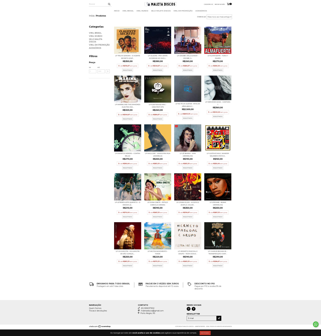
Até (98, 67)
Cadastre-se (208, 4)
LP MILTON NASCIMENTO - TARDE (158, 252)
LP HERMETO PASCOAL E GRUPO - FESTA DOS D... (187, 252)
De (90, 67)
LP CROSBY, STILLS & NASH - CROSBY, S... (187, 57)
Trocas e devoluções (98, 311)
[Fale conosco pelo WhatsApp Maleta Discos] (315, 324)
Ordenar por (201, 17)
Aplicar (108, 71)
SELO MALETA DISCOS (161, 11)
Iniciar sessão (220, 4)
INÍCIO (117, 11)
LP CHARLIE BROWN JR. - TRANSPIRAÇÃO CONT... (218, 252)
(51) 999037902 (147, 308)
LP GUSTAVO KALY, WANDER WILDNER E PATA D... (218, 154)
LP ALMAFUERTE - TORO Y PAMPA (218, 57)
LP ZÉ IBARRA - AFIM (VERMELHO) (188, 154)
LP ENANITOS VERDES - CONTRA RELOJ (127, 154)
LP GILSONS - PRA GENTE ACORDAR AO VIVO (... (158, 57)
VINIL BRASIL (128, 11)
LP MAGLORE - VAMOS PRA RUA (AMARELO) (157, 154)
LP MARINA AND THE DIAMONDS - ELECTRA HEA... (127, 105)
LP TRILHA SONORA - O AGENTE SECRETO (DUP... (127, 57)
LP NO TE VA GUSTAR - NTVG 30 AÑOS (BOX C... (188, 105)
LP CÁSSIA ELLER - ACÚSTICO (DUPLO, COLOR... (187, 203)
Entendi (205, 333)
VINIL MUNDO (142, 11)
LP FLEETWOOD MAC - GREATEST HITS (158, 105)
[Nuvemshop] (100, 327)
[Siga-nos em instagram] (188, 309)
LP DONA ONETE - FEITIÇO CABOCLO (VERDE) (157, 203)
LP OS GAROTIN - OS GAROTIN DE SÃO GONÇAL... (127, 252)
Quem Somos (95, 308)
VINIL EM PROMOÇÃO (183, 11)
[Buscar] (109, 4)
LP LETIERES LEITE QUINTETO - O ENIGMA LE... (127, 203)
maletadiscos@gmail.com (152, 311)
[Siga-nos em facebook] (193, 309)
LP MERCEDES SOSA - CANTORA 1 (217, 103)
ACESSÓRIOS (201, 11)
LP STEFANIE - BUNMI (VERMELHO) (218, 203)
